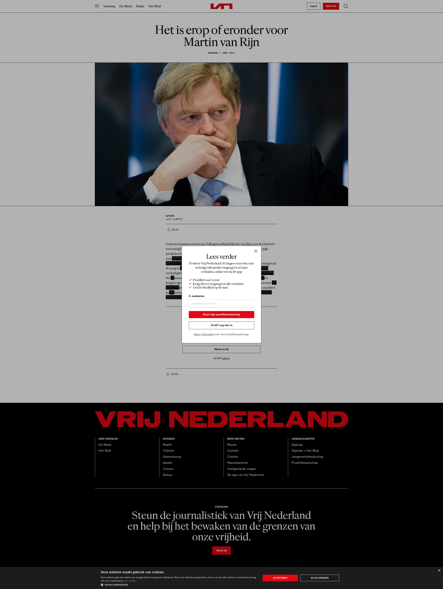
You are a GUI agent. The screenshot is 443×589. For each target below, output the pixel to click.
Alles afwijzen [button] (320, 577)
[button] (179, 584)
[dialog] (221, 578)
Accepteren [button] (280, 577)
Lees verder (129, 580)
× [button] (439, 570)
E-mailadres (196, 296)
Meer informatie (204, 334)
